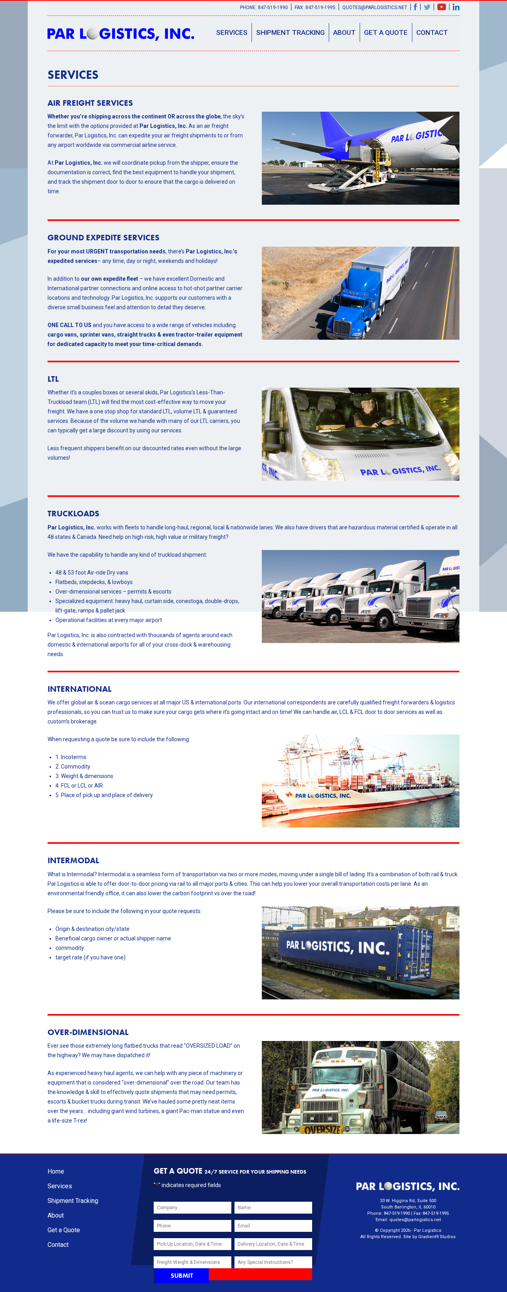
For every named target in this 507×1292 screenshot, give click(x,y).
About (344, 32)
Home (56, 1171)
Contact (432, 32)
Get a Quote (386, 32)
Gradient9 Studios (437, 1236)
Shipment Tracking (290, 32)
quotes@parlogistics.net (374, 7)
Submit (182, 1275)
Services (232, 32)
